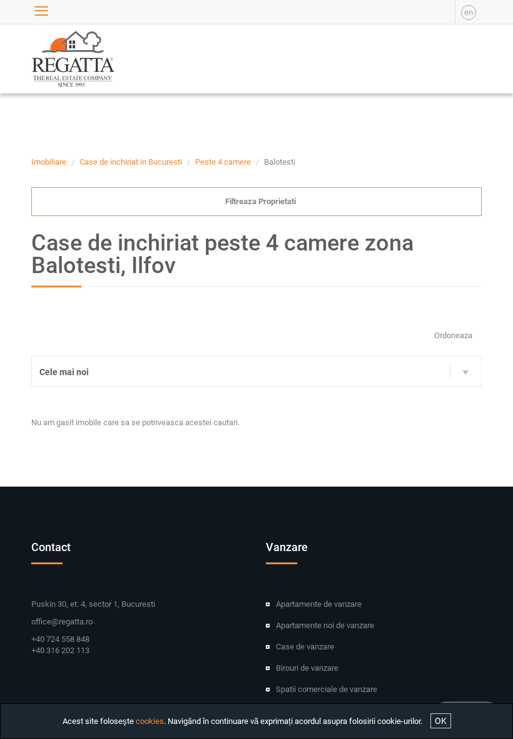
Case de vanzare (305, 646)
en (468, 12)
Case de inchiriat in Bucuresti (130, 162)
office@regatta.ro (62, 621)
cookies (150, 721)
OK (441, 721)
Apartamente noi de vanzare (325, 625)
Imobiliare (48, 162)
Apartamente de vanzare (319, 604)
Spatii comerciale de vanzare (326, 689)
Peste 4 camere (223, 162)
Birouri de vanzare (307, 668)
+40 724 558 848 (60, 639)
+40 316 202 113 (60, 650)
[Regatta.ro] (61, 59)
